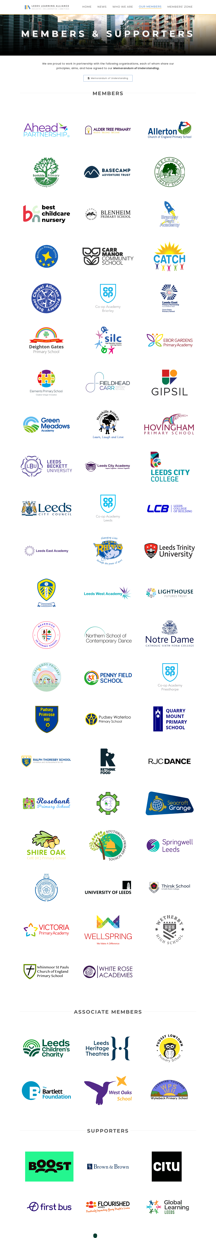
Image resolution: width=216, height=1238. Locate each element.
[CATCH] (169, 242)
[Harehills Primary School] (108, 410)
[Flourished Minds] (108, 1193)
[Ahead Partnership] (46, 116)
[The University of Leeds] (108, 873)
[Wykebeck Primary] (169, 1076)
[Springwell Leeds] (169, 831)
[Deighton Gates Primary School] (46, 326)
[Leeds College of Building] (169, 494)
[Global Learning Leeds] (167, 1193)
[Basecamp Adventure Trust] (108, 158)
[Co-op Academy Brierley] (108, 284)
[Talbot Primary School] (46, 873)
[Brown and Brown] (108, 1153)
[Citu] (167, 1153)
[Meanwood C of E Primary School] (46, 621)
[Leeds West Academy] (108, 579)
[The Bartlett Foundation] (46, 1076)
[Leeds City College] (169, 452)
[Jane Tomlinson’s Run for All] (167, 1234)
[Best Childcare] (46, 200)
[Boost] (49, 1153)
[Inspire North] (108, 1234)
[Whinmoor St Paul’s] (46, 957)
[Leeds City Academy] (108, 452)
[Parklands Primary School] (46, 663)
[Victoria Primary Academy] (46, 915)
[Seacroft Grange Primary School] (169, 789)
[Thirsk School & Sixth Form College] (169, 873)
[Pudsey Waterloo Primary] (108, 705)
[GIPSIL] (169, 368)
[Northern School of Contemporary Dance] (108, 621)
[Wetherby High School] (169, 915)
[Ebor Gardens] (169, 326)
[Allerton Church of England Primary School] (169, 116)
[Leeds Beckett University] (46, 452)
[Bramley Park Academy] (169, 200)
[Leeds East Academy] (46, 536)
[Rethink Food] (108, 747)
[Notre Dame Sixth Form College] (169, 621)
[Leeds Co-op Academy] (108, 494)
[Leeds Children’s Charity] (46, 1034)
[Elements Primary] (46, 368)
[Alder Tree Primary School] (108, 116)
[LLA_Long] (47, 6)
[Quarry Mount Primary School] (169, 705)
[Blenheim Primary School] (108, 200)
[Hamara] (49, 1234)
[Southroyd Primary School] (108, 831)
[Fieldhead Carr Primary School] (108, 368)
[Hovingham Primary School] (169, 410)
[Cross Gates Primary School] (169, 284)
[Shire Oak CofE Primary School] (46, 831)
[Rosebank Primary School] (46, 789)
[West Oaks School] (108, 1076)
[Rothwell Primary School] (108, 789)
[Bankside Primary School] (46, 158)
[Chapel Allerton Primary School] (46, 284)
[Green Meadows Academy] (46, 410)
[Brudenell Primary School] (46, 242)
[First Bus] (49, 1193)
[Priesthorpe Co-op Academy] (169, 663)
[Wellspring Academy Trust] (108, 915)
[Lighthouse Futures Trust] (169, 579)
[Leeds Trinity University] (169, 536)
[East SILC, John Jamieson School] (108, 326)
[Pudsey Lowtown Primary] (169, 1034)
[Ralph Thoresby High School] (46, 747)
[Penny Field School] (108, 663)
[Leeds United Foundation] (46, 579)
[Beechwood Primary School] (169, 158)
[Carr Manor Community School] (108, 242)
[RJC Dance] (169, 747)
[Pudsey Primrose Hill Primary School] (46, 705)
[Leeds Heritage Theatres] (108, 1034)
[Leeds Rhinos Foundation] (108, 536)
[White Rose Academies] (108, 957)
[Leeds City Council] (46, 494)
